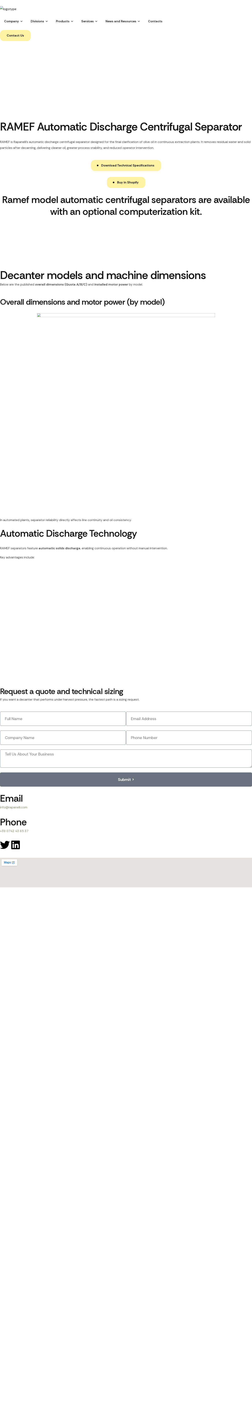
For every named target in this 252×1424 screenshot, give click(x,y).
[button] (15, 35)
